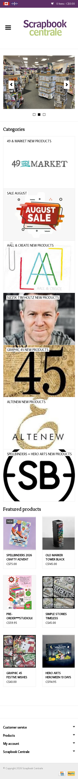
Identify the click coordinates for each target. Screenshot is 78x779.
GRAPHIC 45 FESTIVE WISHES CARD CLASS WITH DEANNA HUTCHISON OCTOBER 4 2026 (18, 675)
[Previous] (11, 85)
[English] (6, 3)
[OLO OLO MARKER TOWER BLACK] (58, 533)
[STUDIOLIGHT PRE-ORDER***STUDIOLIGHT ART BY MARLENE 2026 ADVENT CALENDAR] (19, 592)
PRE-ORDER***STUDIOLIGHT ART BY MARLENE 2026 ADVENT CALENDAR (19, 616)
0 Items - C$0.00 (65, 3)
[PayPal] (70, 773)
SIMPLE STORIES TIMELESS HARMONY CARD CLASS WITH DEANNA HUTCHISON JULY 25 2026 (57, 616)
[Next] (66, 85)
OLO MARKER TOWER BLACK (55, 557)
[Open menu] (8, 27)
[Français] (14, 3)
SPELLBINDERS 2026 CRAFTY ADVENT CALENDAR (19, 557)
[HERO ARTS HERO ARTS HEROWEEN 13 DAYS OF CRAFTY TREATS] (58, 651)
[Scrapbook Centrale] (47, 28)
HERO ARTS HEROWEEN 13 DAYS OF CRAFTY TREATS (58, 675)
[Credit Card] (61, 773)
